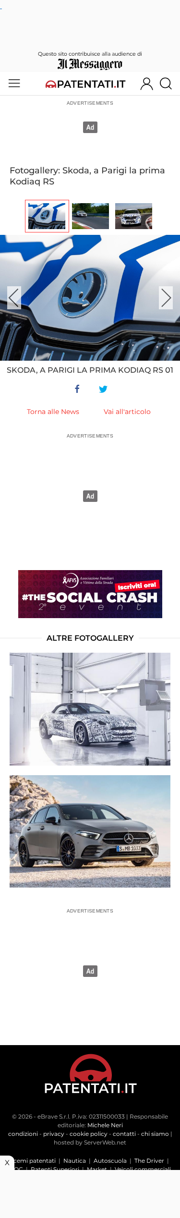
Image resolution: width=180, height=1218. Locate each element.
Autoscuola (110, 1160)
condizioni (23, 1133)
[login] (147, 83)
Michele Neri (105, 1125)
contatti (124, 1133)
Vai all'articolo (127, 411)
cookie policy (89, 1133)
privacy (53, 1133)
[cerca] (169, 83)
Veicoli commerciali (143, 1169)
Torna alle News (53, 411)
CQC (16, 1169)
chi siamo (155, 1133)
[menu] (14, 83)
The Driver (149, 1160)
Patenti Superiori (55, 1169)
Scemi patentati (33, 1160)
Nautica (74, 1160)
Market (97, 1169)
